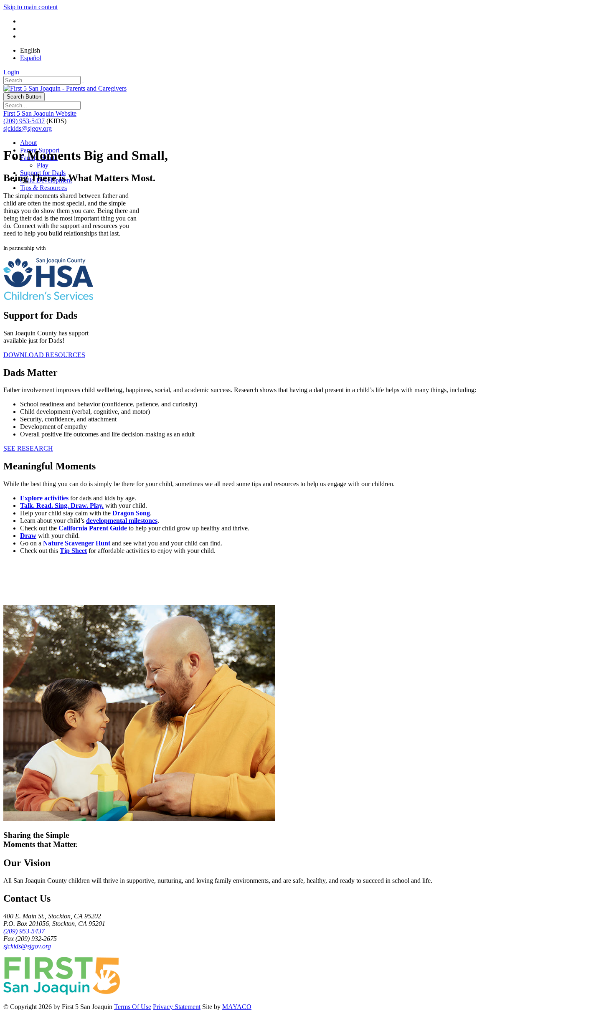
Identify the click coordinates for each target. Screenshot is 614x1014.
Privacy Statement (176, 1006)
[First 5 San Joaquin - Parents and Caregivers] (65, 88)
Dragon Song (131, 513)
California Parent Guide (92, 528)
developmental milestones (121, 520)
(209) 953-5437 (24, 120)
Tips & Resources (43, 187)
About (28, 142)
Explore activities (44, 498)
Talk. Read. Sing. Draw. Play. (62, 505)
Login (11, 72)
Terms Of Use (132, 1006)
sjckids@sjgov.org (27, 128)
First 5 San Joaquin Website (39, 113)
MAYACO (236, 1006)
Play (42, 165)
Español (30, 57)
